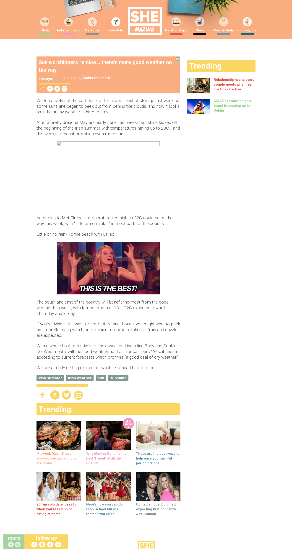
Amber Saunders (96, 78)
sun (101, 378)
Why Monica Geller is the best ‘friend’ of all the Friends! (106, 458)
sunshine (118, 378)
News (200, 30)
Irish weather (80, 378)
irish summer (50, 378)
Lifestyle (116, 30)
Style (45, 30)
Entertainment (68, 30)
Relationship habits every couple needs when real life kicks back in (234, 84)
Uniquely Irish (247, 30)
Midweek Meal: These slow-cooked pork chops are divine (56, 458)
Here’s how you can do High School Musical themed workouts (104, 509)
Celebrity (92, 30)
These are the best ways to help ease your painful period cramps (158, 458)
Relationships (176, 30)
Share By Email (64, 89)
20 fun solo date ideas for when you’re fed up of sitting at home (57, 509)
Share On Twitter (57, 89)
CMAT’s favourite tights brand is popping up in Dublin (233, 105)
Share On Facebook (50, 89)
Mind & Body (223, 30)
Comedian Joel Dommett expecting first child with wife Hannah (156, 509)
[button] (18, 545)
